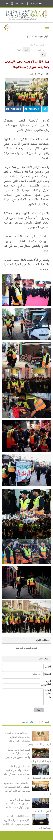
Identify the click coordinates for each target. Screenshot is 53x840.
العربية (35, 3)
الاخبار (30, 36)
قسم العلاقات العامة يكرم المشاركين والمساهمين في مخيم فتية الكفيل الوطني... (28, 755)
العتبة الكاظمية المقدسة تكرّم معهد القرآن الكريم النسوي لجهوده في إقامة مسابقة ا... (27, 821)
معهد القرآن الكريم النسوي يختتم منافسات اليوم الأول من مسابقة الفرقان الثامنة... (28, 805)
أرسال (39, 710)
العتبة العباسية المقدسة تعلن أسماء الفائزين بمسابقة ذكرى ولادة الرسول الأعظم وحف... (28, 738)
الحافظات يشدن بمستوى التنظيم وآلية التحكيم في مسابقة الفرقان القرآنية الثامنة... (27, 788)
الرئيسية (43, 36)
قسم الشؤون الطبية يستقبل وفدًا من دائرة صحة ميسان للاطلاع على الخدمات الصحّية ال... (27, 771)
